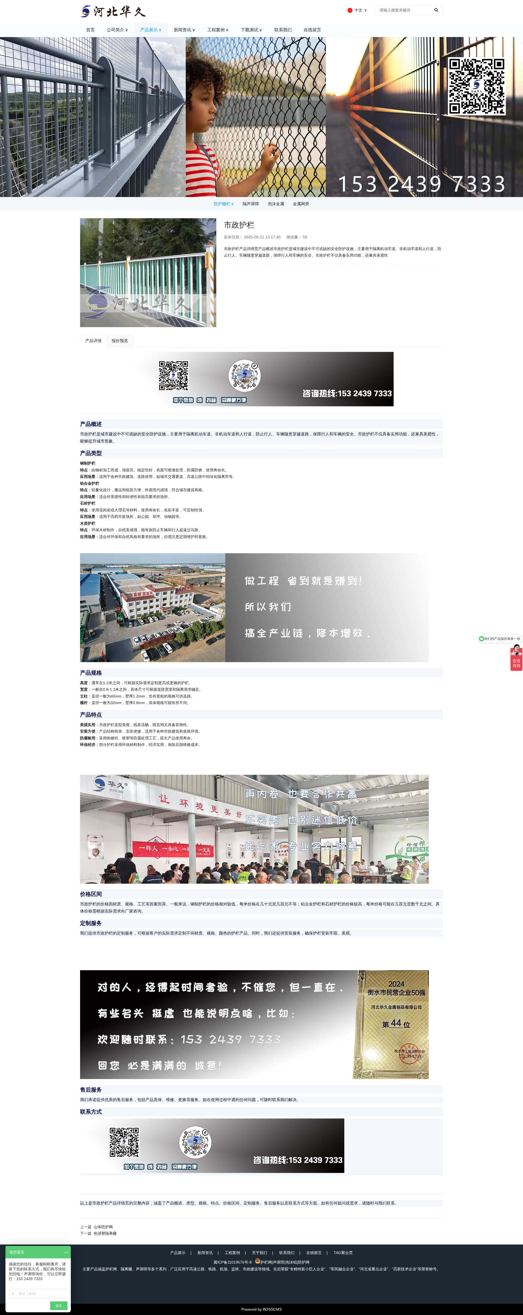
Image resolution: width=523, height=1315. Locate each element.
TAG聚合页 (343, 1253)
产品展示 (178, 1253)
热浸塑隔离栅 (105, 1233)
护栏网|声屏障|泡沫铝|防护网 (284, 1262)
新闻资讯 (205, 1253)
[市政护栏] (148, 272)
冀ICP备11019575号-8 (233, 1262)
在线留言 (314, 1253)
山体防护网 (103, 1227)
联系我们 (286, 1253)
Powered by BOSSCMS (261, 1309)
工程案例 (232, 1253)
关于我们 (259, 1253)
